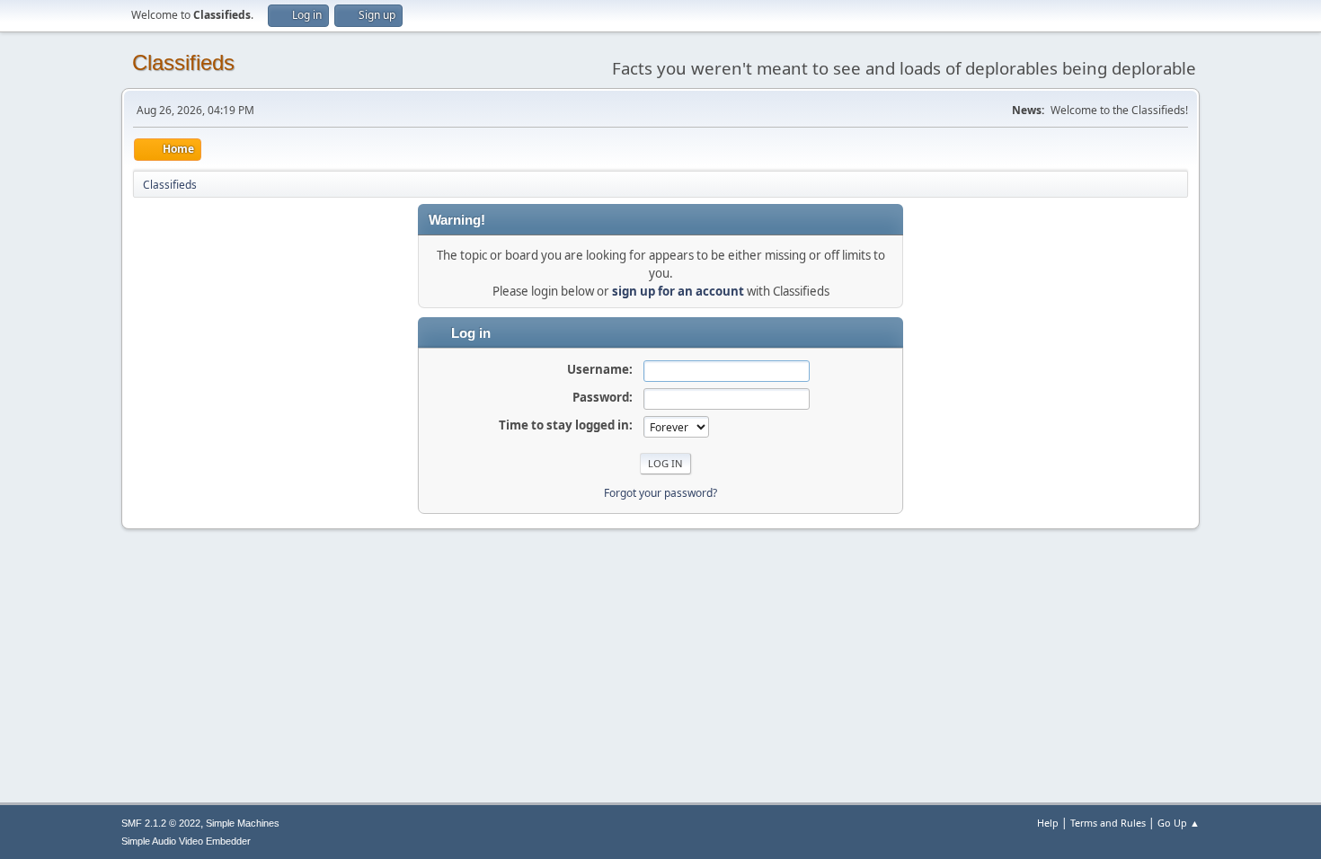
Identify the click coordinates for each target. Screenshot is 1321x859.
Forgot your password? (660, 492)
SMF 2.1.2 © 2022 (160, 823)
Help (1048, 822)
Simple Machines (242, 823)
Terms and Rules (1108, 822)
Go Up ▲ (1178, 822)
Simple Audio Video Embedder (186, 841)
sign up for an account (678, 291)
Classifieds (183, 62)
